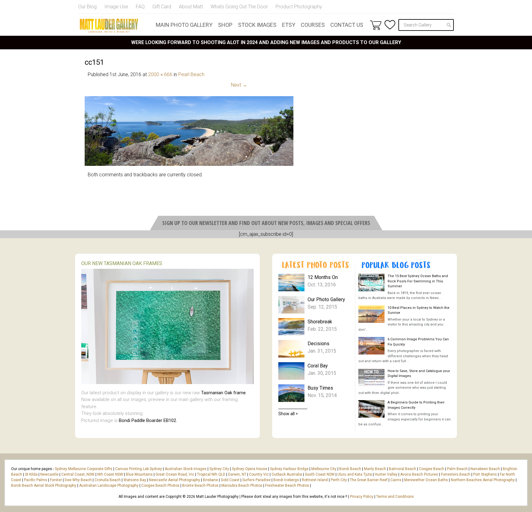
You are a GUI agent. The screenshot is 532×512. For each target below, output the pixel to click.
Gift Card (161, 7)
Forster (56, 480)
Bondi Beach (350, 469)
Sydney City (219, 469)
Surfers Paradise (256, 480)
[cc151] (189, 164)
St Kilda (31, 474)
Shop (225, 25)
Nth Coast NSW (110, 474)
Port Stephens (485, 474)
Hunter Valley (386, 474)
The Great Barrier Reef (369, 480)
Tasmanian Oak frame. (224, 392)
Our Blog (87, 7)
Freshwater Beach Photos (287, 485)
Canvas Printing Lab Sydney (138, 469)
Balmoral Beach (402, 469)
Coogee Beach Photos (160, 485)
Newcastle (49, 474)
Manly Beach (375, 469)
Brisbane (210, 480)
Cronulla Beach (108, 480)
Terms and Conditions (395, 496)
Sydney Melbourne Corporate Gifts (84, 469)
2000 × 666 (160, 74)
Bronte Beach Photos (200, 485)
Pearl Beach (191, 74)
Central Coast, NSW (78, 474)
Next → (239, 85)
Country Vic (259, 474)
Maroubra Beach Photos (241, 485)
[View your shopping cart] (375, 25)
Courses (313, 25)
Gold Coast (230, 480)
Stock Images (257, 25)
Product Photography (299, 7)
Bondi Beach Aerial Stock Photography (43, 485)
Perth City (339, 480)
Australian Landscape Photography (109, 485)
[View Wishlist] (390, 24)
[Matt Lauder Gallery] (109, 25)
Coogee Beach (431, 469)
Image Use (116, 7)
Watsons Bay (134, 480)
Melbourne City (324, 469)
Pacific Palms (35, 480)
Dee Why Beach (78, 480)
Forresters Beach (455, 474)
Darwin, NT (237, 474)
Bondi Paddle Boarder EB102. (148, 420)
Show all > (288, 413)
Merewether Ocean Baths (426, 480)
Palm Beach (457, 469)
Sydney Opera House (249, 469)
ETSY (288, 25)
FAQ (140, 7)
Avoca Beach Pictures (419, 474)
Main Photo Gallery (184, 25)
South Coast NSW (320, 474)
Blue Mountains (139, 474)
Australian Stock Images (186, 469)
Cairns (395, 480)
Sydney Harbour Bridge (289, 469)
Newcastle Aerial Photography (174, 480)
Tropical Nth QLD (211, 474)
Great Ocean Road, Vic (174, 474)
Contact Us (346, 25)
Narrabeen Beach (485, 469)
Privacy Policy (361, 496)
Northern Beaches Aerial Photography (483, 480)
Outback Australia (287, 474)
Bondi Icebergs (286, 480)
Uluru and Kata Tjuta (354, 474)
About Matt (191, 7)
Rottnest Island (315, 480)
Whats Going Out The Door (239, 7)
